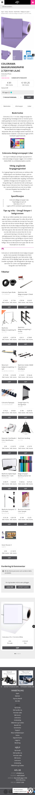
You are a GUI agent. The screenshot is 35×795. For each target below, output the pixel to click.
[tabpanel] (17, 626)
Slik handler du (17, 710)
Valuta (17, 735)
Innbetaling (17, 720)
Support (17, 730)
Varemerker (17, 728)
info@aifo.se (20, 773)
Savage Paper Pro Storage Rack (23, 403)
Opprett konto (23, 587)
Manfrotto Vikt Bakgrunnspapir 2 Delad (25, 293)
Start (2, 11)
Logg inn (10, 587)
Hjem (17, 693)
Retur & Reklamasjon (17, 733)
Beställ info (17, 725)
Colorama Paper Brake (9, 292)
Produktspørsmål (10, 97)
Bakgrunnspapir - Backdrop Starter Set (24, 475)
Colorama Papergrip (8, 402)
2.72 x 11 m (4, 13)
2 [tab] (16, 653)
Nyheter (17, 696)
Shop (6, 11)
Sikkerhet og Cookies (17, 723)
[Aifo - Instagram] (3, 791)
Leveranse (17, 718)
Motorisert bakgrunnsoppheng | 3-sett (9, 367)
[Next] (33, 55)
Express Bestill (17, 698)
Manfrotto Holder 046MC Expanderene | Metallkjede (25, 367)
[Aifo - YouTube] (8, 791)
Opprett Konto (17, 738)
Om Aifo (17, 701)
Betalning (17, 743)
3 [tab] (18, 653)
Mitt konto (17, 715)
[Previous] (2, 679)
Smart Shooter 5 (7, 545)
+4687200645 (21, 775)
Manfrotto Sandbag (24, 438)
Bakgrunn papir (25, 11)
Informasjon (19, 106)
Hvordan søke (17, 713)
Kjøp (29, 97)
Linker (29, 106)
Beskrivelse (7, 106)
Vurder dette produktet (19, 78)
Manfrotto (17, 11)
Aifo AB (17, 770)
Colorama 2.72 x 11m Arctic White (12, 637)
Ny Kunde (18, 708)
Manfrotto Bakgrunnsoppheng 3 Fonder (24, 329)
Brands (11, 11)
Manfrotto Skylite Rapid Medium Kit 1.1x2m (9, 475)
